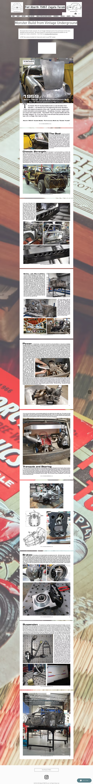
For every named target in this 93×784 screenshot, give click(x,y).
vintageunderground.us (51, 34)
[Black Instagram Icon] (90, 392)
